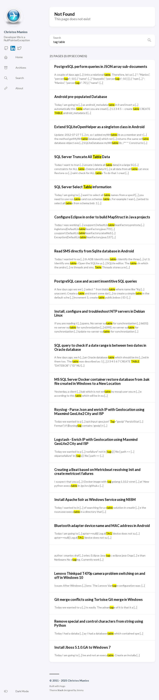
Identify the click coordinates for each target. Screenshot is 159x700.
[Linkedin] (12, 49)
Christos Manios (16, 32)
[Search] (149, 40)
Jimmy (80, 690)
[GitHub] (6, 49)
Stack (60, 690)
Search (57, 37)
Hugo (62, 686)
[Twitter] (19, 49)
